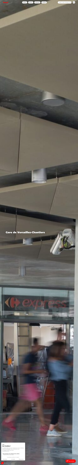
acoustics (30, 2)
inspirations (37, 2)
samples (60, 2)
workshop (44, 2)
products (24, 2)
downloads (67, 2)
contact (63, 2)
